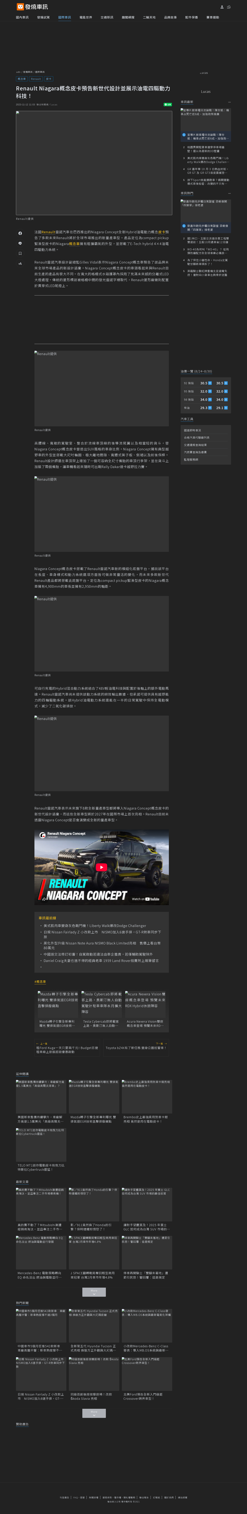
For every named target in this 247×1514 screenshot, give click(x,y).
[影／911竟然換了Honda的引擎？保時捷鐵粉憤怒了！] (94, 1204)
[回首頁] (36, 6)
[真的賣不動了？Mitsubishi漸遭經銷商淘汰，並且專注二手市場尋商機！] (41, 1204)
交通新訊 (107, 17)
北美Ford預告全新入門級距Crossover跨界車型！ (143, 1396)
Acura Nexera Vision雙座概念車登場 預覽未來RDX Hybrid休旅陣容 (145, 1023)
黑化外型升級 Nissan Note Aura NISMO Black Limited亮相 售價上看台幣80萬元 (102, 945)
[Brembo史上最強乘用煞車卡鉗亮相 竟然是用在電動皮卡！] (147, 1097)
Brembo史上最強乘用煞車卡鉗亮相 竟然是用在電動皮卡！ (146, 1119)
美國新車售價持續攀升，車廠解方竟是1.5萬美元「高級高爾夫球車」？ (41, 1119)
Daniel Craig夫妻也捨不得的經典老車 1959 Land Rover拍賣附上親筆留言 (101, 960)
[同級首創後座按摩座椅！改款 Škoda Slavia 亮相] (94, 1374)
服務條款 (107, 1497)
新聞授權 (93, 1497)
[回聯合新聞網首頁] (20, 6)
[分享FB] (20, 233)
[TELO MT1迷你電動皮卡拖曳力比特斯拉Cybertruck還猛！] (41, 1145)
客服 (82, 1497)
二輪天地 (149, 17)
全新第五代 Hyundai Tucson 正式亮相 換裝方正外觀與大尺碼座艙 (93, 1348)
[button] (228, 6)
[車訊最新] (229, 102)
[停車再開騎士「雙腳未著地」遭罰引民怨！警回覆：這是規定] (147, 1252)
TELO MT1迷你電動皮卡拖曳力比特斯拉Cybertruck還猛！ (41, 1167)
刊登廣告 (64, 1497)
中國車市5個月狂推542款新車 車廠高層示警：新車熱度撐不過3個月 (41, 1348)
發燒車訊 (28, 72)
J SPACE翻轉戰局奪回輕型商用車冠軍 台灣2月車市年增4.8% (93, 1275)
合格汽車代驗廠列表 (197, 437)
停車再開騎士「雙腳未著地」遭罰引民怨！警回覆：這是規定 (146, 1275)
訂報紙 (156, 1497)
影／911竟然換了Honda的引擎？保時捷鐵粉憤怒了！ (91, 1227)
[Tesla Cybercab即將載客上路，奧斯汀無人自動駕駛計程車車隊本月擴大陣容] (101, 1004)
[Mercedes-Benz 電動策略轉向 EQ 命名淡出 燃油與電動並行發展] (41, 1252)
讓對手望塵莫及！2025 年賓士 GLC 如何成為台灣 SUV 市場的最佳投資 (147, 1227)
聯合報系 (144, 1497)
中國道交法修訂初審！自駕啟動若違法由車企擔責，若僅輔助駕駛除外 (98, 954)
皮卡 (48, 78)
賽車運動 (213, 17)
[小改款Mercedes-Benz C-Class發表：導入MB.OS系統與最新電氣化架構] (147, 1326)
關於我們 (169, 1497)
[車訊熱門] (229, 193)
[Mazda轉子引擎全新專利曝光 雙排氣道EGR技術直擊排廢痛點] (58, 1004)
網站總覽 (182, 1497)
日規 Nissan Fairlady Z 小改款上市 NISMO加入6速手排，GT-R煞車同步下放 (102, 934)
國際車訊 (64, 17)
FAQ (75, 1497)
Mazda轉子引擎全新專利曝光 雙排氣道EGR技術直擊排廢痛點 (57, 1023)
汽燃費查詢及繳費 (195, 452)
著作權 (117, 1497)
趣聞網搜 (128, 17)
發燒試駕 (43, 17)
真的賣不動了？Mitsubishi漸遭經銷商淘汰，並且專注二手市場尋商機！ (40, 1227)
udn (18, 72)
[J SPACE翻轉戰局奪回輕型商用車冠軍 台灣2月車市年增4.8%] (94, 1252)
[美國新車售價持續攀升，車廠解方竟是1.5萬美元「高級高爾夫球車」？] (41, 1097)
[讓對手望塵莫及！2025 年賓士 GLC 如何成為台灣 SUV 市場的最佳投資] (147, 1204)
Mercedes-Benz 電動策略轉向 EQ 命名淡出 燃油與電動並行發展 (40, 1275)
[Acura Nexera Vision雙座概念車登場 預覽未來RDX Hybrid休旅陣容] (145, 1004)
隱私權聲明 (129, 1497)
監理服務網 (191, 459)
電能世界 (85, 17)
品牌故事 (170, 17)
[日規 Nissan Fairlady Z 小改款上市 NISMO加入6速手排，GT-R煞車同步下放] (41, 1374)
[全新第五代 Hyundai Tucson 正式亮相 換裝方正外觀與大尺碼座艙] (94, 1326)
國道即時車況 (192, 430)
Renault (36, 78)
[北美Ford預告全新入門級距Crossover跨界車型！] (147, 1374)
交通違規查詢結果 (195, 445)
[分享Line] (20, 243)
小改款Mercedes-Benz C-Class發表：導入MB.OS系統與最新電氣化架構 (146, 1348)
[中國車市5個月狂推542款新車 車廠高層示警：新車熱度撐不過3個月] (41, 1326)
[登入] (222, 7)
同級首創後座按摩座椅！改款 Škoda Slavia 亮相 (91, 1396)
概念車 (22, 78)
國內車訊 (22, 17)
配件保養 (191, 17)
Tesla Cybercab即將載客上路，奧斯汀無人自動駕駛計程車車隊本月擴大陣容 (101, 1023)
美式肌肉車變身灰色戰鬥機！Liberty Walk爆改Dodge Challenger (95, 925)
